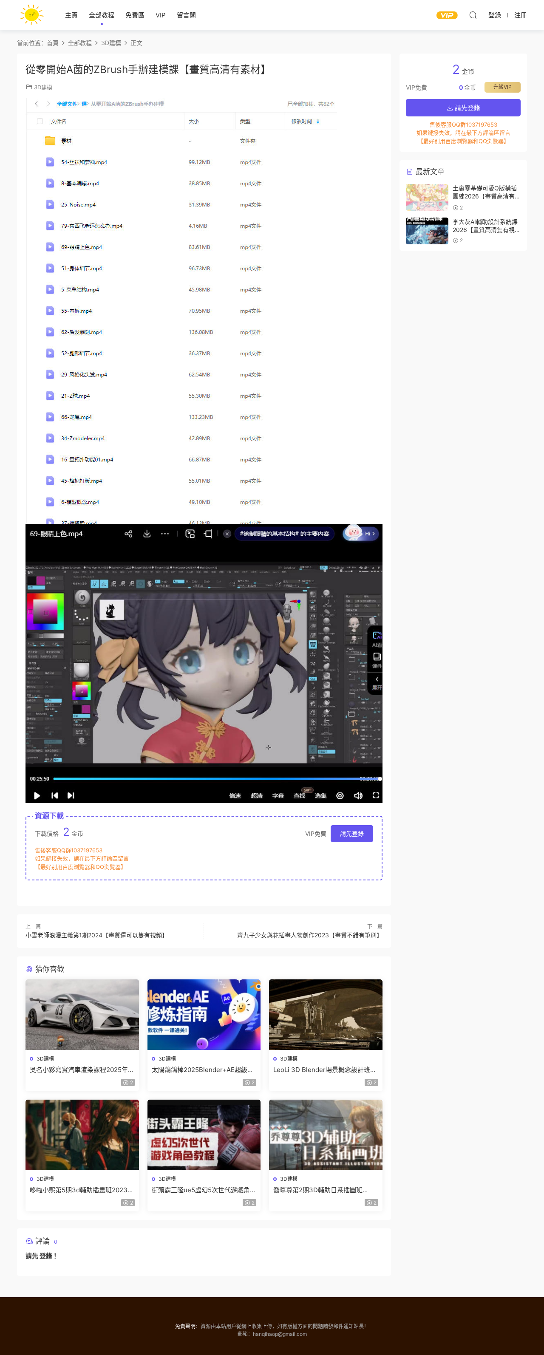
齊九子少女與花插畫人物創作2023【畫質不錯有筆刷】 (309, 935)
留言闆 (186, 15)
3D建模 (43, 87)
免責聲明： (188, 1326)
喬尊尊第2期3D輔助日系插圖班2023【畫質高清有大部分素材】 (319, 1190)
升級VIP (502, 87)
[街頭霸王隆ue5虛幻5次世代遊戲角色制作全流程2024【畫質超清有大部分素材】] (204, 1135)
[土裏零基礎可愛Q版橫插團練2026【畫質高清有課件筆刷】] (427, 197)
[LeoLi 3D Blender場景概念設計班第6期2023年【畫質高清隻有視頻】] (325, 1014)
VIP (161, 15)
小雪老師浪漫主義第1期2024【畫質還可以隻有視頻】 (97, 935)
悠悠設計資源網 (32, 15)
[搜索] (473, 15)
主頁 (71, 15)
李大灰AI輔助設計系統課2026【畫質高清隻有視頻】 (485, 230)
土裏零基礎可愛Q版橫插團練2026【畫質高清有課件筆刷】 (487, 196)
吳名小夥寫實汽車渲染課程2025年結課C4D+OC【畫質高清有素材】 (82, 1070)
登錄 (46, 1256)
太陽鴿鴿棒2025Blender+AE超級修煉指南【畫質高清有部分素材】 (203, 1070)
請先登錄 (352, 833)
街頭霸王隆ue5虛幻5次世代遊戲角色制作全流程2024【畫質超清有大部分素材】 (204, 1190)
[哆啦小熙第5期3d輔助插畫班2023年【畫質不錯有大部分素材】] (82, 1135)
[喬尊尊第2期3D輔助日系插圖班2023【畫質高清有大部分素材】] (325, 1135)
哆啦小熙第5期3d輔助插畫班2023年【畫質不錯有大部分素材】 (82, 1190)
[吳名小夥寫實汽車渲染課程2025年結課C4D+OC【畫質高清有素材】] (82, 1014)
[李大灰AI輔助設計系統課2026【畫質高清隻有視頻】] (427, 231)
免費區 (134, 15)
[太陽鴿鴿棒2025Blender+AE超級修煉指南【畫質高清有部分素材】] (204, 1014)
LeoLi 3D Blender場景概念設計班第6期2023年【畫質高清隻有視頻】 (325, 1070)
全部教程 (101, 15)
